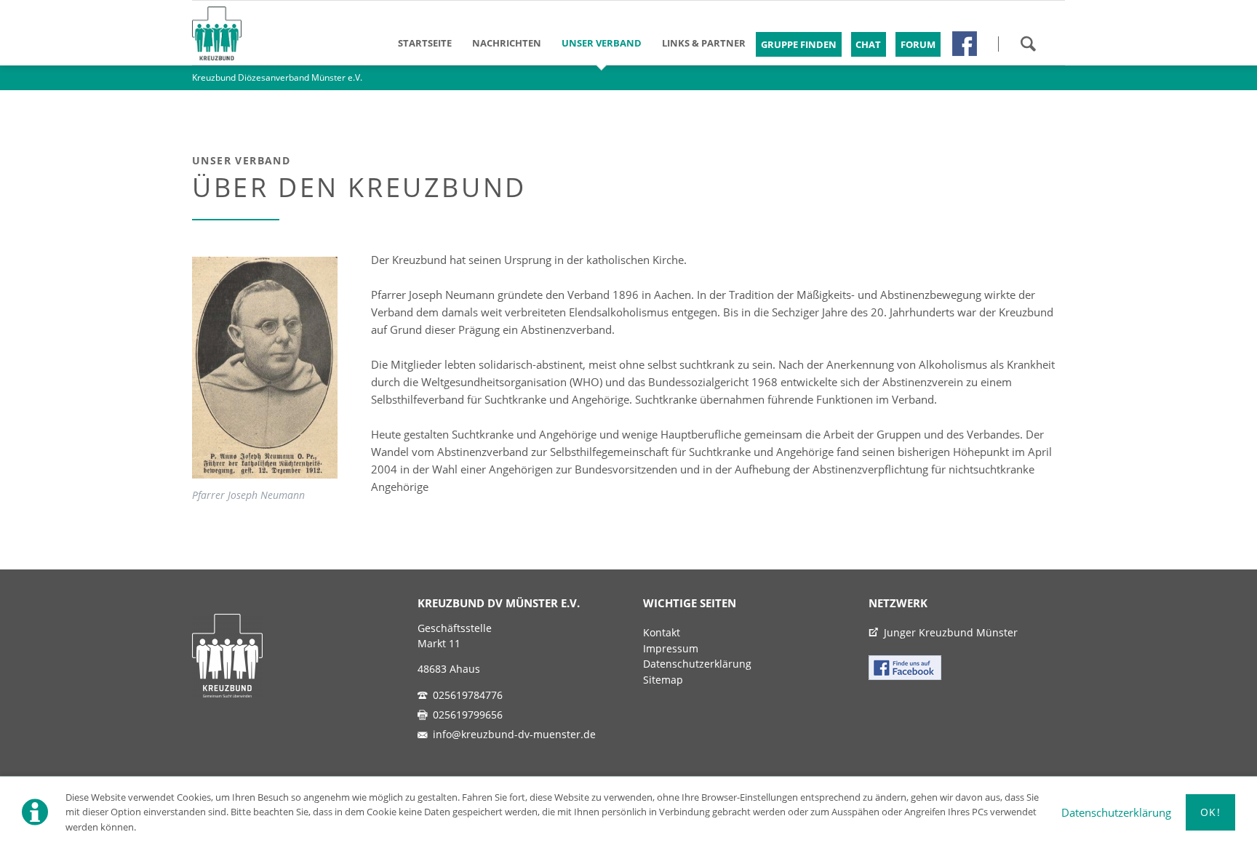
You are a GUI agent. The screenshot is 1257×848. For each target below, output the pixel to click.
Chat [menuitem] (868, 44)
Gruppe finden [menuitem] (799, 44)
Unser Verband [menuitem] (602, 42)
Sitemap (663, 680)
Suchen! (1028, 44)
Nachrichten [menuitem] (506, 42)
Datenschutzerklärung (1116, 812)
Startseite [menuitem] (425, 42)
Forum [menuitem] (918, 44)
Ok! (1210, 812)
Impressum (670, 648)
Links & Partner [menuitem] (704, 42)
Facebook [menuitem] (964, 43)
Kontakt (661, 632)
